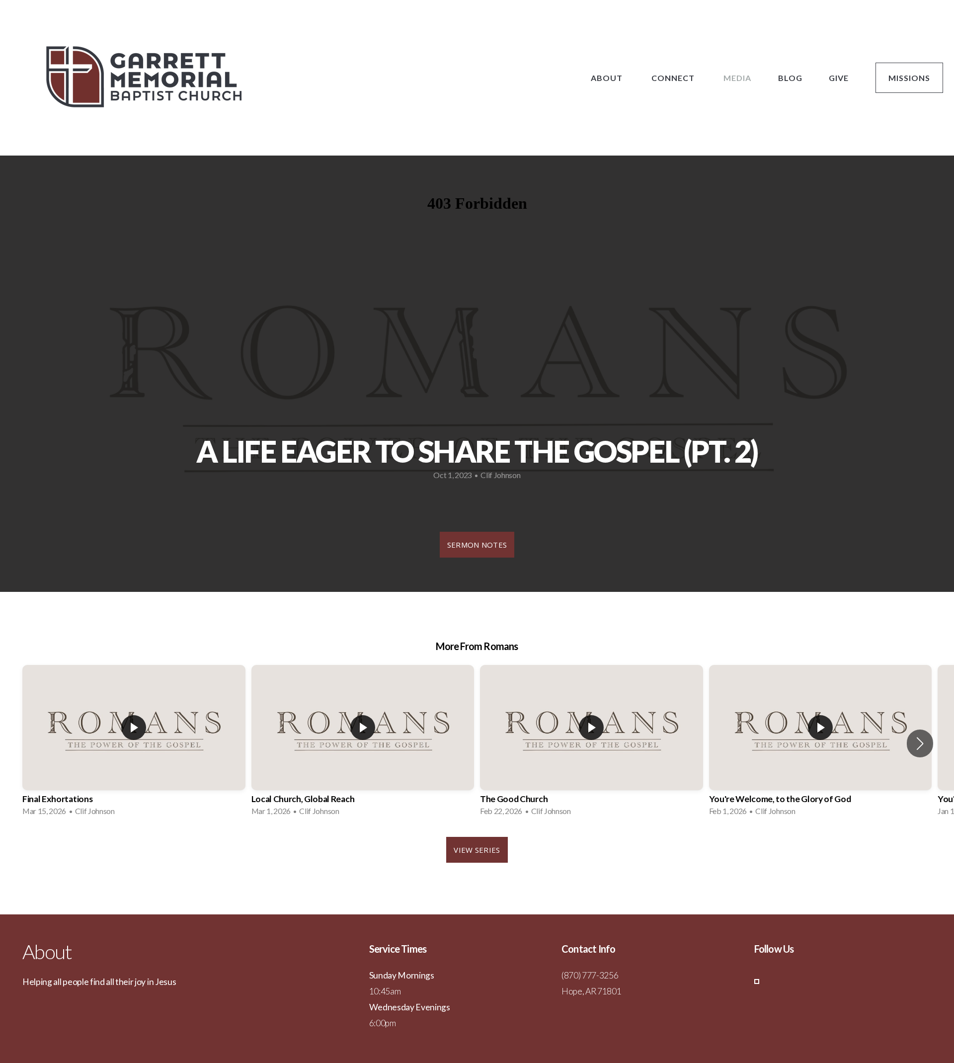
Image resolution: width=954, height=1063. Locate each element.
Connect (674, 77)
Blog (790, 77)
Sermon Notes (477, 545)
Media (737, 77)
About (608, 77)
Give (839, 77)
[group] (133, 743)
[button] (920, 743)
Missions (909, 77)
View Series (477, 850)
